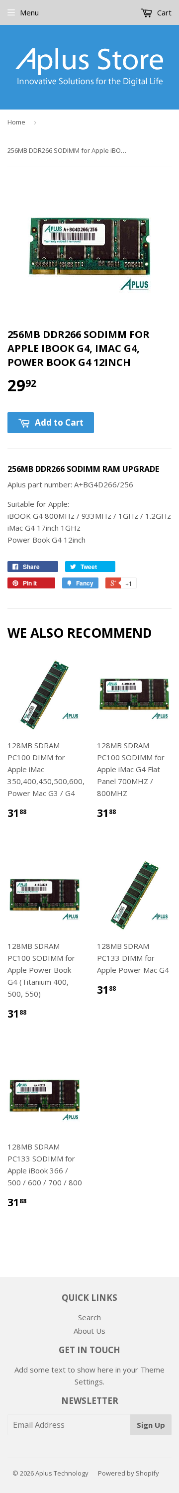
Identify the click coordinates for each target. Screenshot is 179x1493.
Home (16, 121)
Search (89, 1317)
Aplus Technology (62, 1473)
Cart (163, 12)
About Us (89, 1331)
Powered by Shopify (128, 1473)
